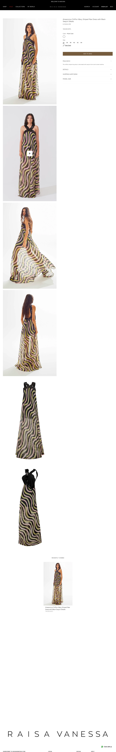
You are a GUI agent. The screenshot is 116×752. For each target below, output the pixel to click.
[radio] (64, 36)
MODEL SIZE (67, 79)
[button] (5, 7)
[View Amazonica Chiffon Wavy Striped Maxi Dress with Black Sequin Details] (30, 153)
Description (66, 61)
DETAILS (65, 69)
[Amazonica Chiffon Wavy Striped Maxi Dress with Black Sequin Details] (58, 583)
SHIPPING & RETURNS (70, 74)
